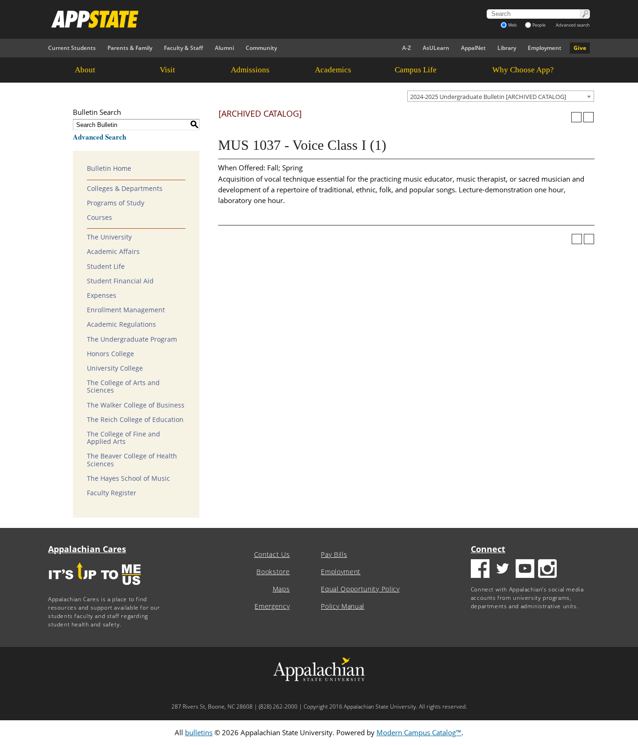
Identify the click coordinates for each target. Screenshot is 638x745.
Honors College (110, 354)
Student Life (106, 266)
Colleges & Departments (125, 188)
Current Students (72, 48)
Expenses (101, 295)
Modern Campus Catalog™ (418, 732)
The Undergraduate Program (132, 339)
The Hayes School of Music (128, 478)
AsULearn (436, 48)
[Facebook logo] (480, 569)
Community (261, 48)
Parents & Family (129, 48)
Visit (167, 69)
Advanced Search (99, 137)
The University (109, 237)
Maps (281, 589)
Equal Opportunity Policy (360, 589)
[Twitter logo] (502, 569)
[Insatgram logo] (547, 569)
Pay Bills (334, 554)
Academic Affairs (113, 251)
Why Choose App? (523, 69)
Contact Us (272, 554)
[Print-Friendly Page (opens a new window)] (576, 117)
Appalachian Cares (87, 549)
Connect (488, 549)
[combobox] (500, 96)
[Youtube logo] (525, 569)
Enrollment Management (126, 310)
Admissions (250, 69)
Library (506, 48)
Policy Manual (342, 606)
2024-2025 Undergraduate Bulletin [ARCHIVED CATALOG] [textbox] (488, 96)
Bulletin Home (109, 168)
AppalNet (473, 48)
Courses (99, 217)
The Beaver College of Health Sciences (132, 460)
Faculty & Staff (183, 48)
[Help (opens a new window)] (588, 117)
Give (580, 48)
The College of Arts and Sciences (123, 386)
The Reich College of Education (135, 419)
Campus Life (416, 69)
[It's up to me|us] (95, 588)
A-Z (406, 48)
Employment (544, 48)
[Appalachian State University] (234, 19)
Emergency (272, 606)
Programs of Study (115, 203)
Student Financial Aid (120, 281)
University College (115, 368)
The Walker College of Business (135, 405)
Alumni (224, 48)
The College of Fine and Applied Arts (123, 438)
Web (512, 25)
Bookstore (273, 572)
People (539, 25)
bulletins (199, 732)
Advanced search (573, 25)
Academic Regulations (121, 324)
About (85, 69)
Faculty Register (111, 493)
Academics (333, 69)
